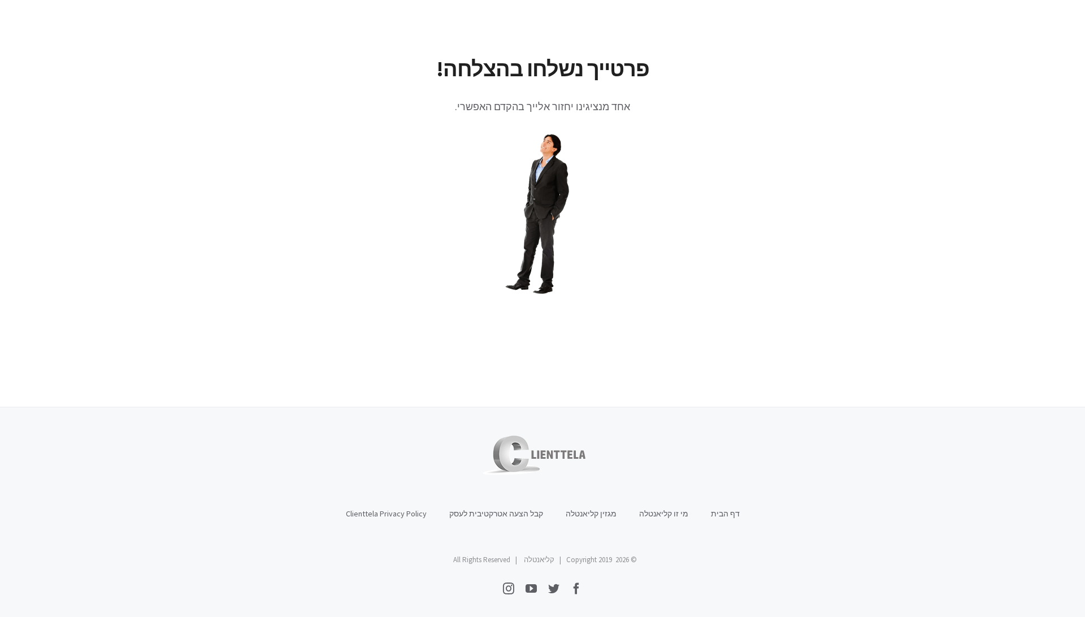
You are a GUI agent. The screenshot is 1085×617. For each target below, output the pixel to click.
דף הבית (725, 514)
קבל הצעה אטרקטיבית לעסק (496, 514)
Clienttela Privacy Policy (386, 514)
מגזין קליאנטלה (591, 514)
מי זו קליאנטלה (663, 514)
